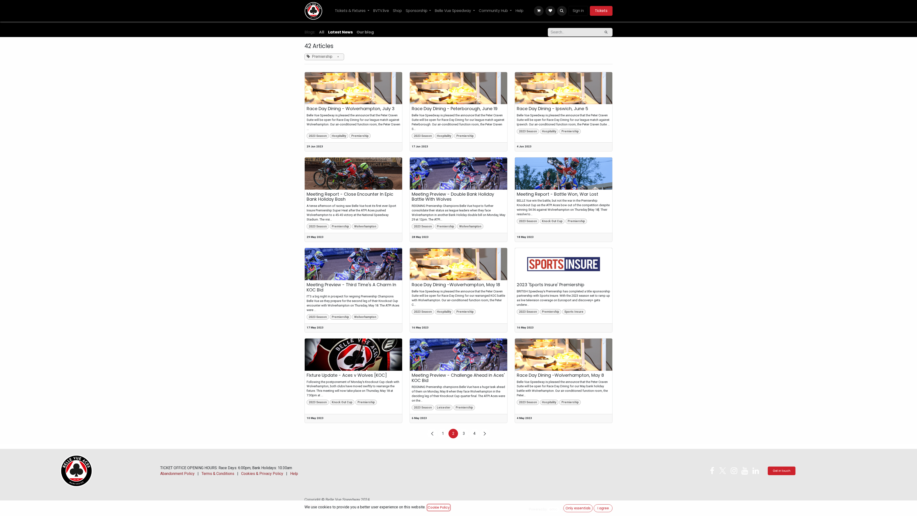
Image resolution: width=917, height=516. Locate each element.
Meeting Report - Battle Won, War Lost (557, 194)
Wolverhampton (365, 226)
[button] (562, 11)
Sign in (578, 10)
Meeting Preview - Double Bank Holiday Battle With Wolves (453, 197)
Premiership (359, 136)
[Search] (606, 32)
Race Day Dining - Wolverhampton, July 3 (351, 108)
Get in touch (781, 471)
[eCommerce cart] (539, 11)
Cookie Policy (439, 507)
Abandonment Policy (177, 473)
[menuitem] (352, 11)
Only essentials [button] (578, 508)
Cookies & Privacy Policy (262, 473)
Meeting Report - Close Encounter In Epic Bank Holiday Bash (350, 197)
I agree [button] (603, 508)
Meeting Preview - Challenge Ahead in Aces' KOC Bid (458, 378)
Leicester (443, 407)
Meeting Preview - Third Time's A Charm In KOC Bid (351, 287)
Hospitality (339, 136)
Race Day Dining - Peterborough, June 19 (454, 108)
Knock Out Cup (552, 221)
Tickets (601, 10)
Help (294, 473)
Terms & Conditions (218, 473)
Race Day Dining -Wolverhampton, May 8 (560, 375)
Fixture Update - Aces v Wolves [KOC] (347, 375)
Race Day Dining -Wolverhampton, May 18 (456, 284)
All (321, 32)
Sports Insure (573, 311)
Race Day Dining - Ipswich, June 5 (552, 108)
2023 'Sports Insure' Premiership (550, 284)
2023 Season (318, 136)
